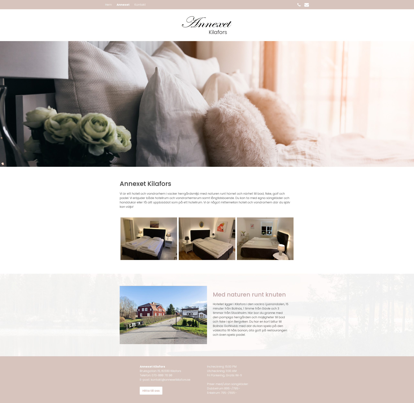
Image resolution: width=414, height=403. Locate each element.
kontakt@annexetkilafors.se (170, 380)
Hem (108, 5)
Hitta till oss (151, 391)
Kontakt (140, 5)
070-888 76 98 (162, 375)
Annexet (123, 5)
